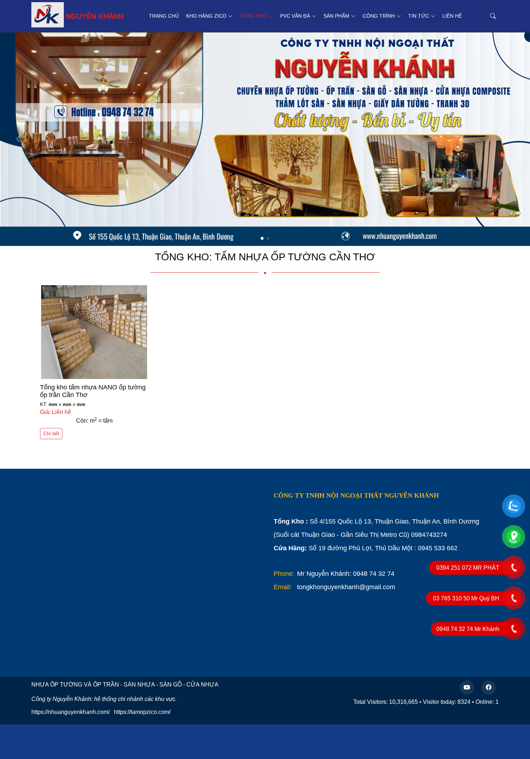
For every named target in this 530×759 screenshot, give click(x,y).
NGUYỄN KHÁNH (95, 16)
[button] (512, 139)
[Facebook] (488, 687)
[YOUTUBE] (467, 687)
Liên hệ (452, 16)
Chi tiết (51, 433)
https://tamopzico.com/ (142, 712)
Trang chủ (164, 16)
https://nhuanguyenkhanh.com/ (70, 712)
